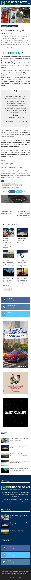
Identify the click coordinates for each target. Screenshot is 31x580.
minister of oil (14, 183)
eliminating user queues (6, 183)
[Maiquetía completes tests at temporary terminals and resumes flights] (8, 254)
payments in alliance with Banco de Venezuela (10, 185)
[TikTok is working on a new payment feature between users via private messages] (8, 272)
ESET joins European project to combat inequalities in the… (19, 461)
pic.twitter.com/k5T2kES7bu (15, 117)
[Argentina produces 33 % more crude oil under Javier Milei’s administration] (22, 272)
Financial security (12, 26)
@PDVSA (18, 167)
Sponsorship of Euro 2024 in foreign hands (7, 212)
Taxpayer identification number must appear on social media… (19, 439)
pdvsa (21, 185)
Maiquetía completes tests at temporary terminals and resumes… (19, 454)
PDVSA (24, 57)
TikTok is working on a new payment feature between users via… (19, 469)
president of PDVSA (15, 187)
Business (5, 229)
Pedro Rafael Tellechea (6, 187)
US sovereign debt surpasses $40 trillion (18, 446)
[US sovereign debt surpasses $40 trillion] (22, 232)
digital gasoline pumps (9, 181)
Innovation (19, 251)
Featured (4, 26)
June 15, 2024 (22, 121)
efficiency (16, 181)
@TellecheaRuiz (19, 101)
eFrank (19, 577)
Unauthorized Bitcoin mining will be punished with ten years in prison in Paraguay (23, 214)
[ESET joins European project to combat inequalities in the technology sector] (22, 254)
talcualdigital (9, 164)
